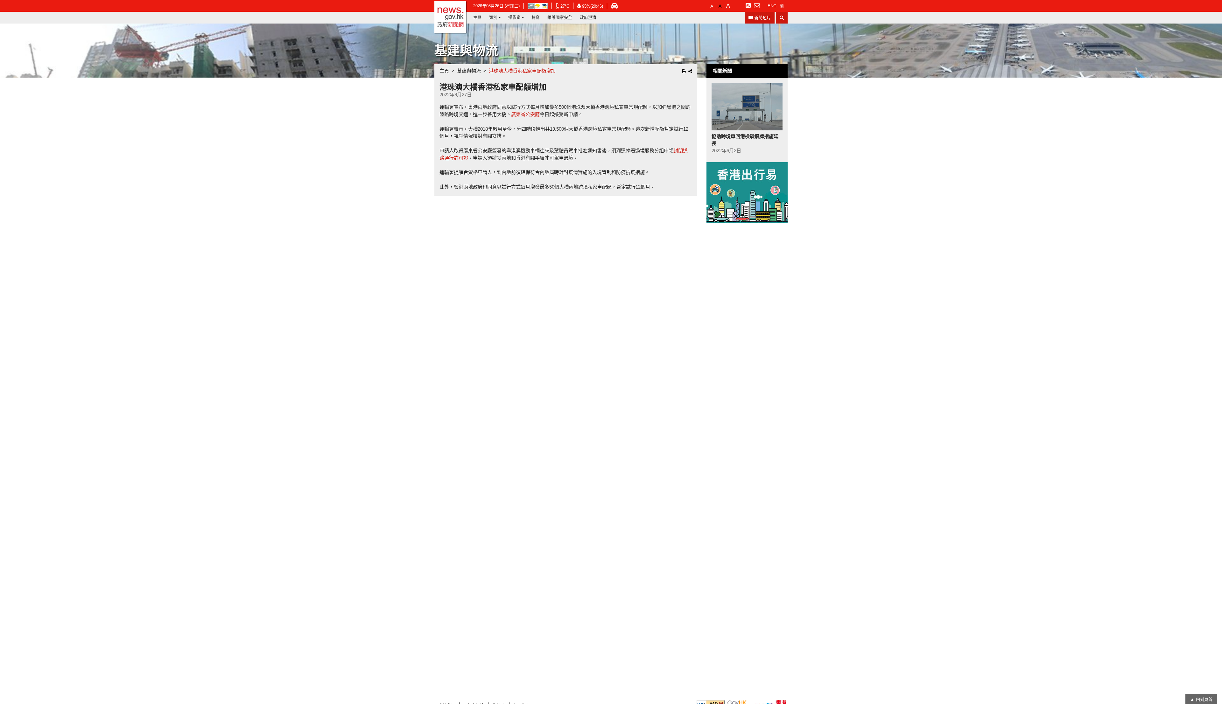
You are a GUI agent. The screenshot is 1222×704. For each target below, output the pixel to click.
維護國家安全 (559, 17)
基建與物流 (469, 70)
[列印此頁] (684, 71)
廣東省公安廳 (525, 114)
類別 (493, 17)
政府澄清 (588, 17)
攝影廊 (514, 17)
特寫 (535, 17)
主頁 (477, 17)
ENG (772, 5)
